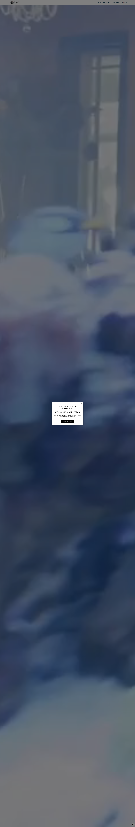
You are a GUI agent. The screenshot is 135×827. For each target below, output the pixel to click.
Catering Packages (67, 421)
